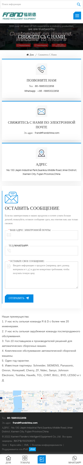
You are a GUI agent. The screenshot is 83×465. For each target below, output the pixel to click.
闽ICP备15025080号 (24, 441)
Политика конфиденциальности (47, 445)
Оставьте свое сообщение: (27, 261)
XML (26, 445)
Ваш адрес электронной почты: (30, 230)
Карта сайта (15, 445)
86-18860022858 (44, 86)
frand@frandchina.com (47, 133)
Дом (32, 55)
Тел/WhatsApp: (19, 246)
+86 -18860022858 (48, 91)
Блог (5, 445)
